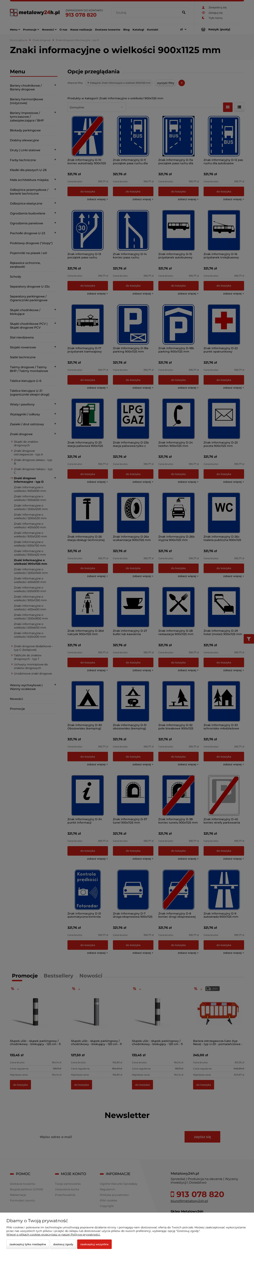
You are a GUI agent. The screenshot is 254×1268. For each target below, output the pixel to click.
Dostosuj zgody (63, 1244)
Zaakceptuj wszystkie (94, 1244)
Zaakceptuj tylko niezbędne (28, 1244)
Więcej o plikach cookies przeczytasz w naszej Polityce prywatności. (53, 1234)
